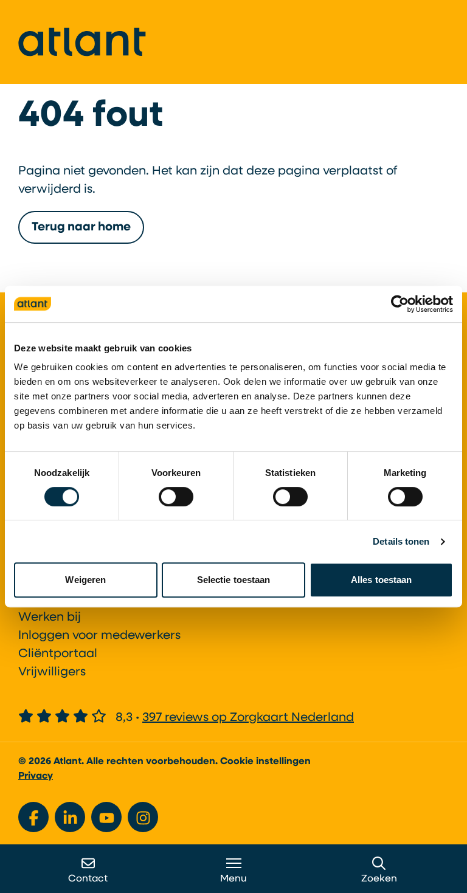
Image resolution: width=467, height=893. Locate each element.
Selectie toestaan (234, 579)
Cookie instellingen (265, 762)
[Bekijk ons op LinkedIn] (70, 817)
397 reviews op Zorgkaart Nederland (248, 718)
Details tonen (401, 541)
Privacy (35, 776)
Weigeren (85, 579)
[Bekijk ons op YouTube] (106, 817)
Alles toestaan (381, 579)
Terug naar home (81, 227)
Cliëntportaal (57, 654)
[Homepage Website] (82, 42)
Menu (233, 879)
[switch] (176, 496)
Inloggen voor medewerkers (99, 636)
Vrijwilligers (52, 672)
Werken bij (49, 618)
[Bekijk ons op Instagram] (143, 817)
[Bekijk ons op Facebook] (33, 817)
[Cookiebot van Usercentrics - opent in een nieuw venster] (400, 304)
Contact (88, 879)
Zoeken (379, 879)
